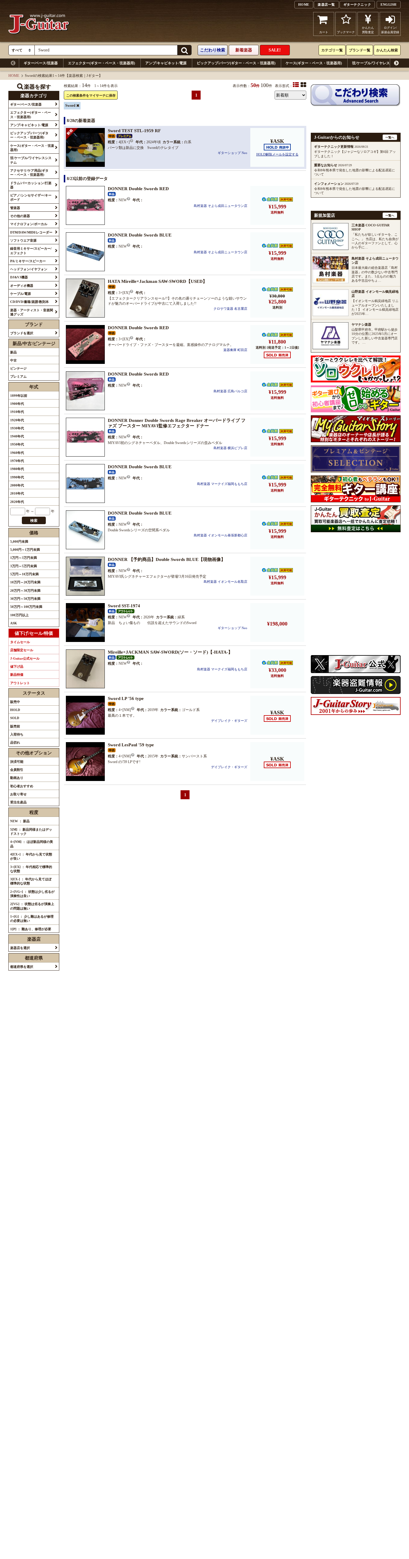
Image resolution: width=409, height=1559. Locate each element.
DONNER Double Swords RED (138, 188)
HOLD (15, 710)
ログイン (390, 30)
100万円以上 (19, 615)
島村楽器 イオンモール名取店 (225, 581)
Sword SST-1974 (124, 605)
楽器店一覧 (326, 4)
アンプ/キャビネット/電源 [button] (29, 125)
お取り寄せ (18, 794)
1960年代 (17, 452)
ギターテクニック (357, 4)
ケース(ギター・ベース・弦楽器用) (314, 63)
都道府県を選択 (21, 966)
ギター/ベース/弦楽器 (41, 63)
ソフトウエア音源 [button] (23, 240)
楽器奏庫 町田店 (235, 350)
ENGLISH (389, 4)
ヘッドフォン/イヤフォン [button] (28, 269)
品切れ (15, 742)
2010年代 (17, 493)
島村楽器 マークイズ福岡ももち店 (222, 484)
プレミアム (18, 376)
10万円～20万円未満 (25, 582)
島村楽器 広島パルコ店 (230, 391)
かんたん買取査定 (368, 30)
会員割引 (16, 769)
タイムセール (20, 642)
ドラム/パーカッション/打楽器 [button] (30, 185)
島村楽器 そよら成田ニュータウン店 (220, 206)
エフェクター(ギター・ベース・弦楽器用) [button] (30, 114)
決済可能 (16, 761)
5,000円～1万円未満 (25, 549)
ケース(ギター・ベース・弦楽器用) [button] (32, 148)
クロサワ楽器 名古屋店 (230, 308)
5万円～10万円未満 (24, 574)
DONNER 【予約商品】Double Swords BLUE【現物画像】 (166, 559)
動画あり (16, 777)
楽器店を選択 (20, 948)
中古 (13, 360)
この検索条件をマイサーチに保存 (91, 95)
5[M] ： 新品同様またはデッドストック (31, 831)
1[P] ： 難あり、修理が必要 (30, 929)
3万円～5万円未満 (23, 566)
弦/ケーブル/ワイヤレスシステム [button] (30, 160)
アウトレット (20, 683)
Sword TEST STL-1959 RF (134, 130)
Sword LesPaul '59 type (131, 744)
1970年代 (17, 461)
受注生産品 (18, 802)
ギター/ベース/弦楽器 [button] (26, 104)
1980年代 (17, 469)
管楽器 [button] (15, 208)
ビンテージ (18, 368)
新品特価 (16, 674)
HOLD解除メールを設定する (277, 154)
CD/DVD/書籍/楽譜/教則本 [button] (29, 301)
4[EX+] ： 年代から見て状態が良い (31, 856)
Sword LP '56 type (126, 698)
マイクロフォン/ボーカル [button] (28, 224)
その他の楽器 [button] (20, 216)
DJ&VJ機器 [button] (19, 277)
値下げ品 (16, 666)
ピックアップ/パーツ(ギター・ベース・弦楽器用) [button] (29, 135)
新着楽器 (243, 50)
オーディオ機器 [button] (21, 285)
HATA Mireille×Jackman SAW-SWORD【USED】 (157, 281)
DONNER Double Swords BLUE (140, 235)
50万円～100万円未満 (26, 606)
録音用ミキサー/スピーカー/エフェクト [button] (30, 250)
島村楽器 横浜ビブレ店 (230, 448)
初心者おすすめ (21, 786)
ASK (13, 623)
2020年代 (17, 502)
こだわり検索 (212, 50)
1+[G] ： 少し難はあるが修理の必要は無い (32, 918)
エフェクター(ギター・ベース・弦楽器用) (101, 63)
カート (323, 32)
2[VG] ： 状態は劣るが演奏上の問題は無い (32, 906)
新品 (13, 352)
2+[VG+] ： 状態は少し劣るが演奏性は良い (32, 894)
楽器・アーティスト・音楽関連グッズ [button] (31, 312)
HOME (303, 4)
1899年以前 (18, 395)
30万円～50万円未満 (25, 598)
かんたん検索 (387, 50)
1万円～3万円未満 (23, 557)
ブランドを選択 (21, 333)
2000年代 (17, 485)
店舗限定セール (21, 650)
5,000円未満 (19, 541)
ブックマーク (346, 32)
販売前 (15, 726)
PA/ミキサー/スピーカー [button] (28, 261)
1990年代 (17, 477)
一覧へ (389, 137)
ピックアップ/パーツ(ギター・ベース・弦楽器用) (236, 63)
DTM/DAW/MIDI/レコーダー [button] (31, 232)
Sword (70, 105)
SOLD (14, 718)
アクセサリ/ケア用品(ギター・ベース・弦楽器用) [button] (29, 172)
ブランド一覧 (359, 50)
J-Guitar (38, 23)
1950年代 (17, 444)
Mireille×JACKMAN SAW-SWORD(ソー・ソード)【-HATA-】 (170, 652)
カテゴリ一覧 (332, 50)
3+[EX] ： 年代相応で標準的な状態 (31, 869)
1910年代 (17, 412)
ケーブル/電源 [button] (20, 293)
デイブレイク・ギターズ (229, 720)
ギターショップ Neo (232, 153)
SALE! (275, 50)
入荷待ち (16, 734)
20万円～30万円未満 (25, 590)
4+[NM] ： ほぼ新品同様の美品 (31, 844)
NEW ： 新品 (20, 821)
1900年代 (17, 403)
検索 (33, 520)
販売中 (15, 702)
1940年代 (17, 436)
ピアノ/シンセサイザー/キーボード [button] (30, 197)
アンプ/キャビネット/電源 (166, 63)
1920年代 (17, 420)
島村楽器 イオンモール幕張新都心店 (220, 535)
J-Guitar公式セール (25, 658)
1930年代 (17, 428)
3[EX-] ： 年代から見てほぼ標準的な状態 (30, 881)
